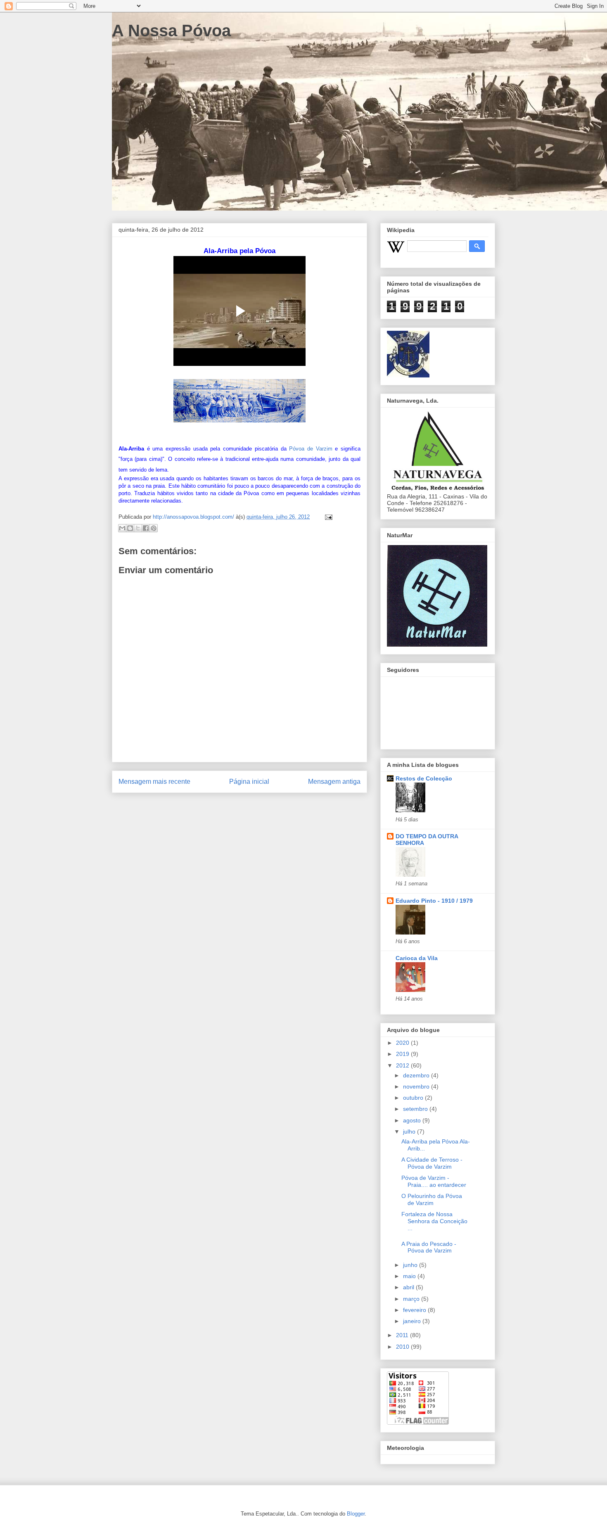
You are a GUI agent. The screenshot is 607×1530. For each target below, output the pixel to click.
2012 (403, 1065)
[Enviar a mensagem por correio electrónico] (327, 517)
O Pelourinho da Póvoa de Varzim (431, 1199)
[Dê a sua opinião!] (130, 528)
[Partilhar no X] (138, 528)
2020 (403, 1042)
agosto (412, 1120)
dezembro (417, 1075)
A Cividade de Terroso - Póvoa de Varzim (431, 1163)
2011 (403, 1335)
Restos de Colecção (424, 778)
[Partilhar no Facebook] (146, 528)
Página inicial (249, 781)
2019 (403, 1054)
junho (411, 1265)
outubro (414, 1097)
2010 (403, 1346)
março (412, 1298)
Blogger (356, 1514)
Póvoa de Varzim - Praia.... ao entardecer (433, 1181)
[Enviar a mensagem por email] (122, 528)
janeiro (412, 1321)
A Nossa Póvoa (171, 30)
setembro (416, 1108)
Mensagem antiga (334, 781)
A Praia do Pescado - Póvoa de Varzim (428, 1247)
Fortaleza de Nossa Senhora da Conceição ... (434, 1221)
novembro (417, 1086)
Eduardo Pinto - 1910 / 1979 (434, 900)
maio (410, 1276)
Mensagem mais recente (154, 781)
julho (410, 1131)
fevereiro (415, 1310)
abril (409, 1287)
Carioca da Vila (417, 958)
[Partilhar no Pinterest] (153, 528)
